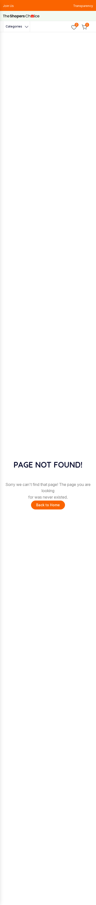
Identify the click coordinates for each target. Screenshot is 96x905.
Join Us (8, 6)
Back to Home (48, 505)
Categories (14, 26)
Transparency (83, 6)
